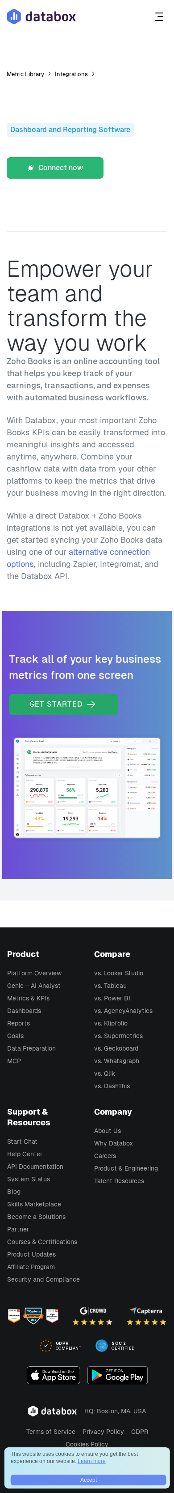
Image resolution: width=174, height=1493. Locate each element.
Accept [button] (88, 1480)
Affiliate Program (31, 1266)
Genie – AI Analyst (34, 985)
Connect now (60, 167)
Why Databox (113, 1143)
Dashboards (24, 1010)
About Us (107, 1130)
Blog (14, 1191)
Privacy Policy (103, 1431)
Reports (18, 1023)
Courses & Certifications (42, 1241)
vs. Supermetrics (118, 1035)
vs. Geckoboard (116, 1048)
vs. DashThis (112, 1086)
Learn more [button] (92, 1461)
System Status (28, 1179)
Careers (105, 1155)
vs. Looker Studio (118, 973)
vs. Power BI (112, 998)
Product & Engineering (126, 1168)
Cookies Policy (87, 1444)
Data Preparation (31, 1048)
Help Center (24, 1154)
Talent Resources (119, 1180)
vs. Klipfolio (111, 1023)
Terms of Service (50, 1431)
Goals (15, 1035)
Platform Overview (34, 973)
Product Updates (31, 1254)
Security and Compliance (43, 1279)
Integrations (71, 74)
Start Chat (22, 1141)
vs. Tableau (110, 985)
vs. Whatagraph (116, 1060)
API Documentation (35, 1166)
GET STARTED (57, 704)
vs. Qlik (104, 1073)
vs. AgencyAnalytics (123, 1010)
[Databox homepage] (160, 16)
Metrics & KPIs (28, 998)
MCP (14, 1060)
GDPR (139, 1431)
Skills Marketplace (34, 1204)
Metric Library (25, 74)
